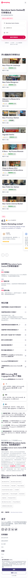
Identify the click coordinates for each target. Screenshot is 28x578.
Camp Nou (4, 497)
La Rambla (17, 489)
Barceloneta (21, 493)
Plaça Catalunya (21, 485)
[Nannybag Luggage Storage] (6, 2)
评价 (2, 547)
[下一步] (6, 255)
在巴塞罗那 (12, 466)
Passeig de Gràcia (12, 497)
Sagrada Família (5, 493)
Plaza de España (14, 493)
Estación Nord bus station (7, 489)
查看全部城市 (4, 541)
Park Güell (13, 485)
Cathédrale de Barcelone (7, 505)
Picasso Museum (16, 501)
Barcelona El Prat (5, 481)
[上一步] (2, 255)
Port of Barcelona (5, 485)
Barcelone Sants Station (16, 481)
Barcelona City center (6, 501)
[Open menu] (25, 2)
